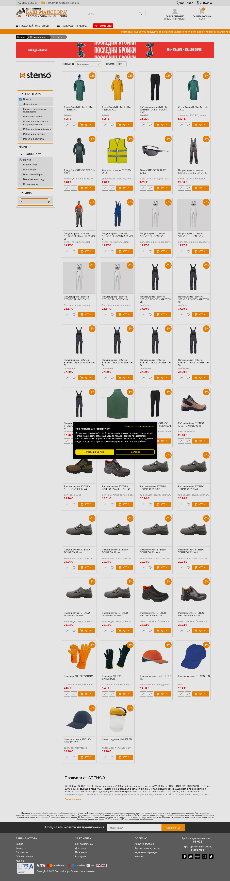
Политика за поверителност (139, 426)
